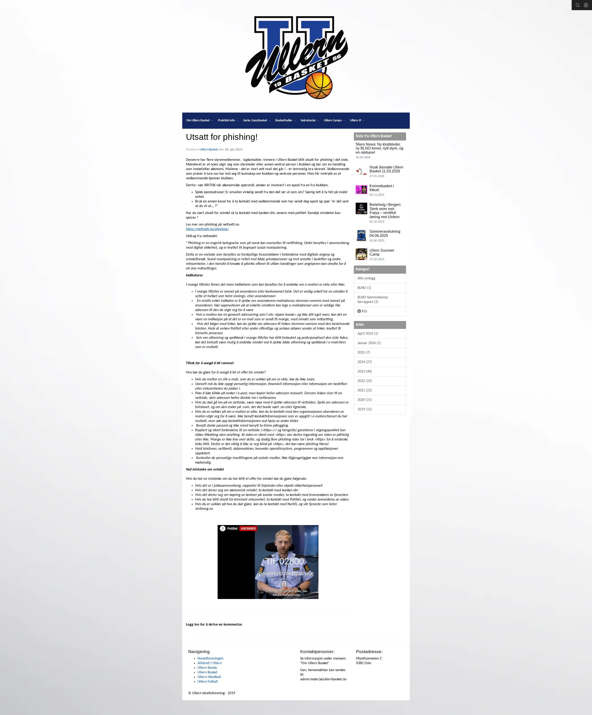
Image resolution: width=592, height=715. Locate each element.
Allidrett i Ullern (209, 663)
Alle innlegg (366, 278)
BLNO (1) (364, 288)
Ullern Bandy (207, 668)
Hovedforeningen (210, 658)
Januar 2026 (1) (369, 343)
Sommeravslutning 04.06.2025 (385, 233)
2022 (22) (365, 381)
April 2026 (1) (368, 334)
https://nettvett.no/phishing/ (207, 229)
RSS (364, 311)
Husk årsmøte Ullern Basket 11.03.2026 (386, 169)
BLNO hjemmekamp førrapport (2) (373, 300)
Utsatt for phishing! (222, 137)
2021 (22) (365, 390)
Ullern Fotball (207, 682)
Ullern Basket (209, 149)
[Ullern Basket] (296, 56)
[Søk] (578, 5)
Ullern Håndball (209, 677)
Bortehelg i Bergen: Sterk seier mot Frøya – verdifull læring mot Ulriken (385, 211)
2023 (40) (365, 371)
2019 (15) (365, 409)
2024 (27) (365, 362)
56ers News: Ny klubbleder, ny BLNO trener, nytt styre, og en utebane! (379, 148)
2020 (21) (365, 400)
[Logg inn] (586, 5)
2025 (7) (364, 352)
